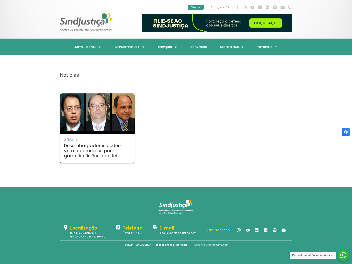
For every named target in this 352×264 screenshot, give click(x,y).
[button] (290, 8)
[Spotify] (275, 7)
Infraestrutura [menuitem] (127, 47)
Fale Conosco (218, 230)
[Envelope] (282, 7)
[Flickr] (267, 7)
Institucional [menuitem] (85, 47)
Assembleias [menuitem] (229, 47)
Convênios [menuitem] (198, 47)
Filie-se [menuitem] (195, 7)
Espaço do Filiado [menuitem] (222, 7)
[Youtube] (252, 7)
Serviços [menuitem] (165, 47)
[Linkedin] (260, 7)
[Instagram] (245, 7)
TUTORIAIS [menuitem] (264, 47)
